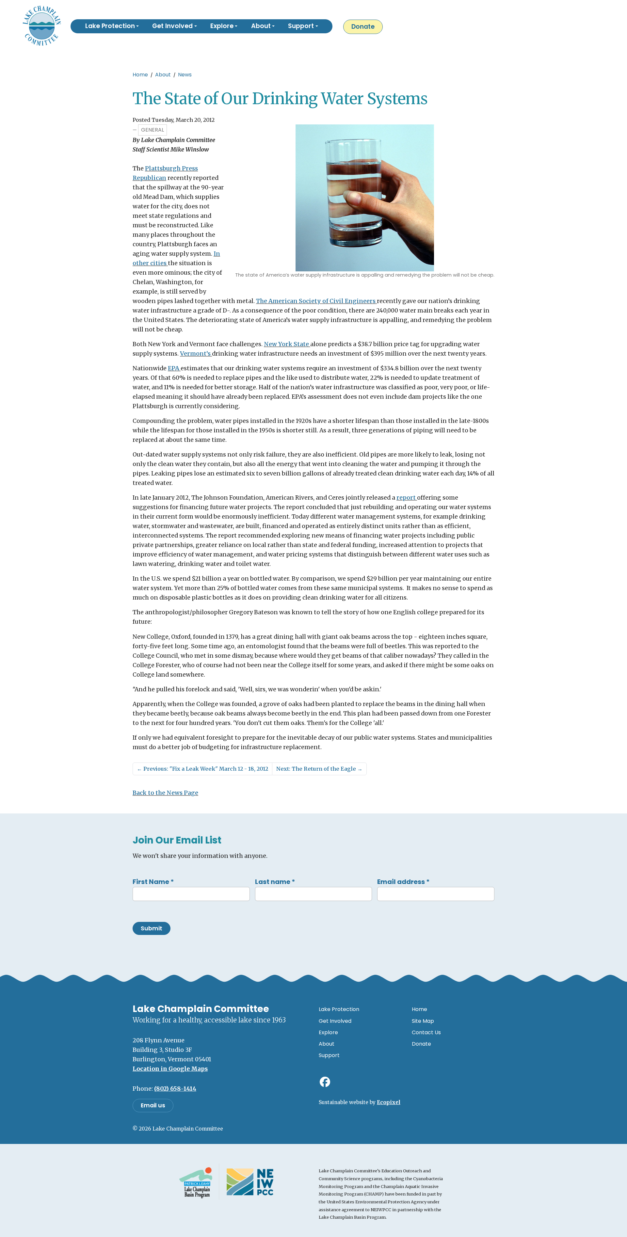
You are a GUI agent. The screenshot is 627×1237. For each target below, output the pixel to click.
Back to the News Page (165, 792)
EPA (174, 368)
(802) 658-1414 (175, 1088)
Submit (151, 928)
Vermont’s (196, 353)
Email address (403, 881)
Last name (275, 881)
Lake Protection (339, 1009)
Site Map (423, 1021)
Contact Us (426, 1032)
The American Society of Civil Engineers (316, 301)
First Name (153, 881)
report (406, 497)
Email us (153, 1105)
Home (140, 74)
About (163, 74)
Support (329, 1055)
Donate (363, 26)
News (185, 74)
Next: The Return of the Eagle (319, 768)
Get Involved (335, 1021)
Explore (328, 1032)
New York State (287, 344)
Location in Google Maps (170, 1068)
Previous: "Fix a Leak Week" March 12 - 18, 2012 (202, 768)
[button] (112, 26)
